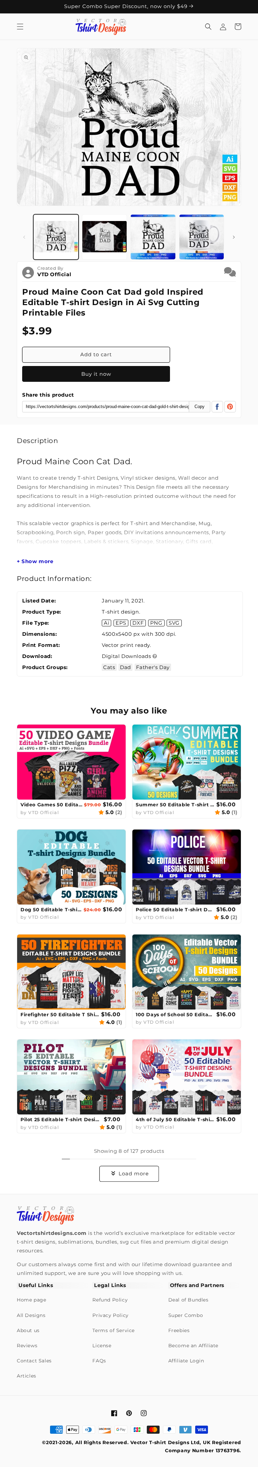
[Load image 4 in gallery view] (201, 237)
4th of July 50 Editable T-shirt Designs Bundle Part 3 (175, 1119)
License (101, 1346)
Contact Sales (34, 1361)
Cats (109, 667)
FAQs (99, 1361)
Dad (125, 667)
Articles (26, 1376)
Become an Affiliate (193, 1346)
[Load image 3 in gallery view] (153, 237)
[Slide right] (233, 237)
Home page (31, 1300)
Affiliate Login (186, 1361)
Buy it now (96, 374)
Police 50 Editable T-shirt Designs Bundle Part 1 (175, 909)
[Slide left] (24, 237)
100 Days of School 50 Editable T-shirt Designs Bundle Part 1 (175, 1014)
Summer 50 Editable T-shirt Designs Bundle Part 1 (175, 804)
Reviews (27, 1346)
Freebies (179, 1330)
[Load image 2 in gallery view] (104, 237)
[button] (20, 26)
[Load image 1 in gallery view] (56, 237)
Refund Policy (110, 1300)
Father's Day (153, 667)
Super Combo (185, 1315)
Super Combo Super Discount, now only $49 (126, 6)
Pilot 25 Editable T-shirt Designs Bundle (61, 1119)
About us (28, 1330)
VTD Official (54, 274)
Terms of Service (113, 1330)
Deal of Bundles (188, 1300)
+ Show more (35, 561)
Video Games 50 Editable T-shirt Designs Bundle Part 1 (51, 804)
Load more (134, 1173)
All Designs (31, 1315)
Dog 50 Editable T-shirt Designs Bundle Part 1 (51, 909)
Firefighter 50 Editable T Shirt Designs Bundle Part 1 (59, 1014)
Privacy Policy (110, 1315)
